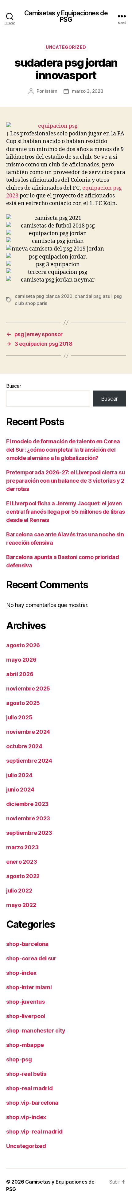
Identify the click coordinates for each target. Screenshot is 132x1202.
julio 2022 (19, 890)
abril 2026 (19, 674)
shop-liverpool (25, 1016)
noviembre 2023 (28, 818)
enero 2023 (21, 861)
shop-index (21, 973)
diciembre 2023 (27, 804)
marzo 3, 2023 (87, 91)
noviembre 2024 (28, 732)
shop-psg (19, 1059)
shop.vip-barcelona (32, 1102)
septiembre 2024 (29, 760)
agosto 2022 (23, 876)
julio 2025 (19, 717)
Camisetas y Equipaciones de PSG (65, 16)
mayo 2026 (21, 659)
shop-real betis (26, 1074)
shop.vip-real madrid (34, 1131)
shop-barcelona (27, 944)
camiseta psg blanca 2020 (43, 296)
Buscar (13, 386)
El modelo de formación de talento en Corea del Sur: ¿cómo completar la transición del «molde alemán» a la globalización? (63, 449)
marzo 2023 (22, 847)
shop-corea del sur (31, 958)
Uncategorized (66, 47)
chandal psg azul (93, 296)
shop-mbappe (25, 1045)
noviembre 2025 (28, 688)
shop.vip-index (26, 1117)
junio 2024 (20, 789)
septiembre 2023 (29, 833)
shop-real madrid (29, 1088)
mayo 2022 (21, 905)
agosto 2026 (23, 645)
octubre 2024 (24, 746)
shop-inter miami (29, 987)
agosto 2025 (23, 703)
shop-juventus (25, 1001)
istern (51, 91)
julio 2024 (19, 775)
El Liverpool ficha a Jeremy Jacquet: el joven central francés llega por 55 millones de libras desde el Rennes (65, 511)
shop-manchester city (35, 1030)
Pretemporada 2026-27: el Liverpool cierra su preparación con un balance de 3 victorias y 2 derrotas (65, 480)
